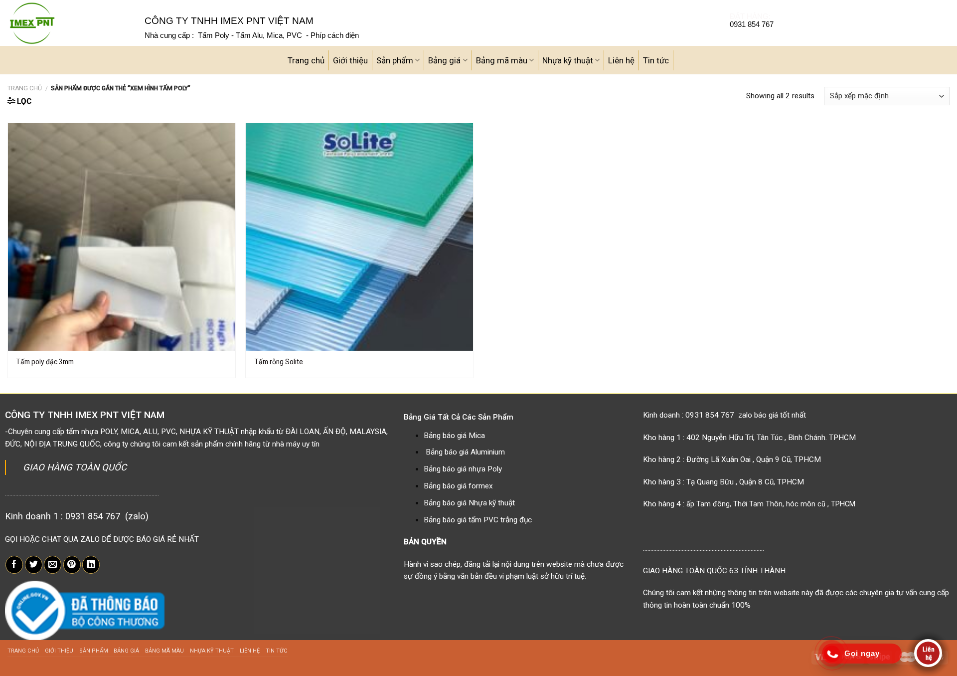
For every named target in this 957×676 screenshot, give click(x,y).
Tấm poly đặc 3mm (45, 362)
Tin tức (656, 60)
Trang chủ (306, 60)
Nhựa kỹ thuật (567, 60)
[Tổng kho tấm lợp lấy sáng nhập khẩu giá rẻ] (68, 23)
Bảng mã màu (501, 60)
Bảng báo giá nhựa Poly (463, 468)
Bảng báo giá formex (458, 485)
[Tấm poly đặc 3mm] (121, 237)
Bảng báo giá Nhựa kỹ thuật (469, 502)
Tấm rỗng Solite (278, 362)
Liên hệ (621, 60)
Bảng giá (444, 60)
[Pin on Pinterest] (72, 565)
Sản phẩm (394, 60)
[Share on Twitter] (33, 565)
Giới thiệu (350, 60)
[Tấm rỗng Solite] (359, 237)
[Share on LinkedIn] (91, 565)
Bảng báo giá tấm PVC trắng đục (478, 519)
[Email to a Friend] (52, 565)
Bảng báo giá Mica (454, 435)
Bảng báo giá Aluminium (465, 452)
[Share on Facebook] (14, 565)
